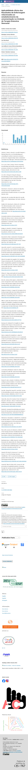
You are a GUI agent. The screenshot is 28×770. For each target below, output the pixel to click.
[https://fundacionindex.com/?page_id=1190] (11, 665)
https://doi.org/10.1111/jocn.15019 (9, 449)
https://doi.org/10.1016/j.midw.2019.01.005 (11, 395)
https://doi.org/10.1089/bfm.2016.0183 (10, 297)
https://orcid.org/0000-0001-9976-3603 (9, 55)
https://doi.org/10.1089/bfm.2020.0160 (10, 287)
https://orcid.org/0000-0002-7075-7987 (9, 49)
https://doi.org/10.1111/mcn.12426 (9, 270)
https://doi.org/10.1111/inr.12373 (9, 225)
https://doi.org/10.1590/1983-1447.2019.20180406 (13, 256)
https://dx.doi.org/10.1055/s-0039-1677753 (11, 320)
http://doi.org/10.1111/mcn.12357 (9, 354)
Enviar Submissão (7, 561)
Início (2, 4)
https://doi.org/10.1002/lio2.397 (11, 307)
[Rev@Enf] (13, 587)
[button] (3, 532)
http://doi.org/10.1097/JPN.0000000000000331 (12, 414)
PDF (4, 476)
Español (4, 598)
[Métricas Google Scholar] (8, 645)
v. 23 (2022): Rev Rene (15, 4)
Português (4, 600)
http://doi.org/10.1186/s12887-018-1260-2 (11, 406)
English (4, 596)
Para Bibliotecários (6, 613)
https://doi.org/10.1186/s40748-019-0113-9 (11, 387)
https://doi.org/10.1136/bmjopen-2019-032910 (12, 161)
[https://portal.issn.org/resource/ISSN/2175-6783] (4, 567)
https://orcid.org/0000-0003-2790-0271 (9, 32)
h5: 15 (3, 648)
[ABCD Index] (14, 708)
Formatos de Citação (6, 526)
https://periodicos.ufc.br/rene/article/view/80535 (14, 523)
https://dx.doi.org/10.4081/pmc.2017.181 (11, 244)
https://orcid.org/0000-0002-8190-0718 (9, 38)
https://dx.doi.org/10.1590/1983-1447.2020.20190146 (13, 461)
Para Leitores (5, 609)
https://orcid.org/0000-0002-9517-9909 (9, 43)
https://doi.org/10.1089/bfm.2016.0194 (10, 366)
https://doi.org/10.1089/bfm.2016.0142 (10, 377)
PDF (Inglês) (12, 476)
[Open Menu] (1, 1)
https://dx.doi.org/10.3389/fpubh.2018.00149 (12, 332)
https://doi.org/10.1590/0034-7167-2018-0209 (12, 437)
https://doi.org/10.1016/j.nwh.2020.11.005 (11, 171)
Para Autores (5, 611)
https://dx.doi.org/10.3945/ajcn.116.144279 (11, 426)
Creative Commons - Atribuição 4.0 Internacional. (12, 751)
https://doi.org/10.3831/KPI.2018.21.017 (10, 344)
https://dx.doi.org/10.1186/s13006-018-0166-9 (12, 233)
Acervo (7, 4)
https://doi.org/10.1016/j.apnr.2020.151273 (11, 471)
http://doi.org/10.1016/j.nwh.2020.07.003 (13, 276)
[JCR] (10, 628)
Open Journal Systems (7, 555)
